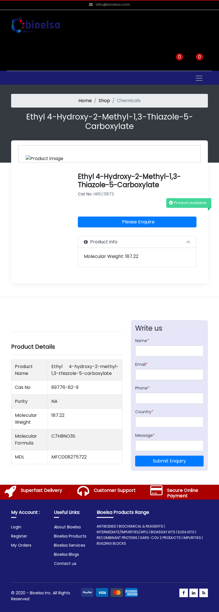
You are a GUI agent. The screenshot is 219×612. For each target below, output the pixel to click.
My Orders (21, 545)
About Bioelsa (67, 527)
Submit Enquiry (169, 461)
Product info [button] (102, 242)
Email (141, 364)
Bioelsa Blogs (66, 554)
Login (16, 527)
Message (145, 435)
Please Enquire (138, 222)
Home (85, 100)
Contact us (65, 563)
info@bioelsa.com (112, 4)
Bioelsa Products (70, 536)
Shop (104, 100)
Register (19, 536)
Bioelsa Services (69, 545)
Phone (142, 388)
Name (142, 341)
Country (144, 412)
